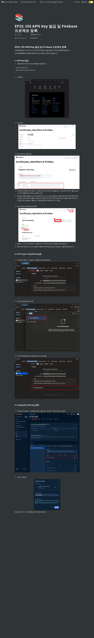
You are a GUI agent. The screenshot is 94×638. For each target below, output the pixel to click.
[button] (10, 2)
